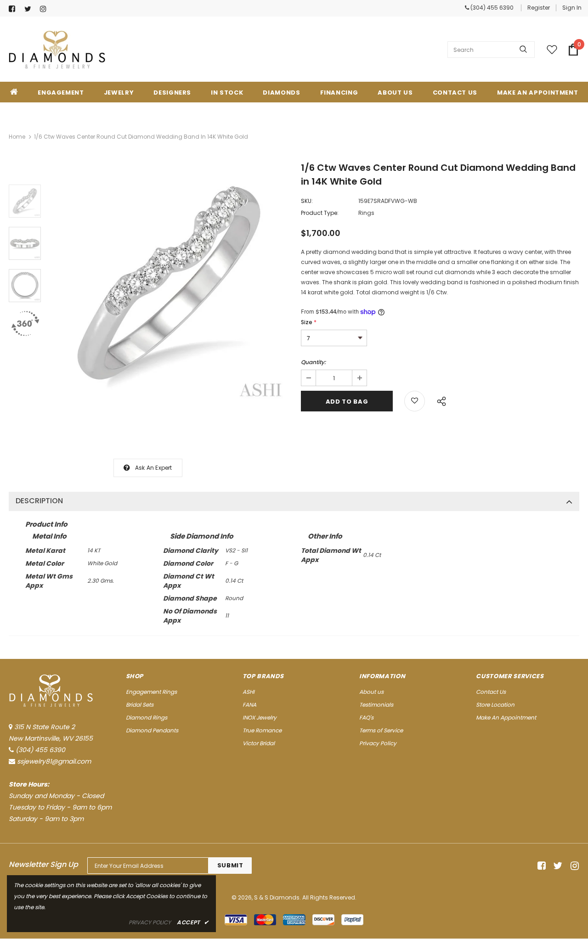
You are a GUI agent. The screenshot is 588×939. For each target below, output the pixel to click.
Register (538, 7)
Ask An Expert (153, 468)
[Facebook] (14, 9)
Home (17, 137)
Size (309, 322)
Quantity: (313, 362)
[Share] (439, 400)
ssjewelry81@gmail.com (54, 761)
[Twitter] (30, 9)
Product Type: (320, 213)
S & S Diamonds (277, 897)
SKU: (307, 201)
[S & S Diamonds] (57, 49)
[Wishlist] (414, 401)
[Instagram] (45, 9)
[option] (168, 283)
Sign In (572, 7)
